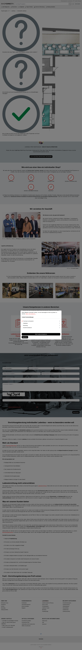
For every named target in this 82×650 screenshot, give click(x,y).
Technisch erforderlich (28, 321)
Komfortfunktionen (27, 327)
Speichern (25, 337)
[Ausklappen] (59, 321)
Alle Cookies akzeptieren (41, 334)
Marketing (25, 325)
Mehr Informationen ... (31, 313)
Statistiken (25, 323)
